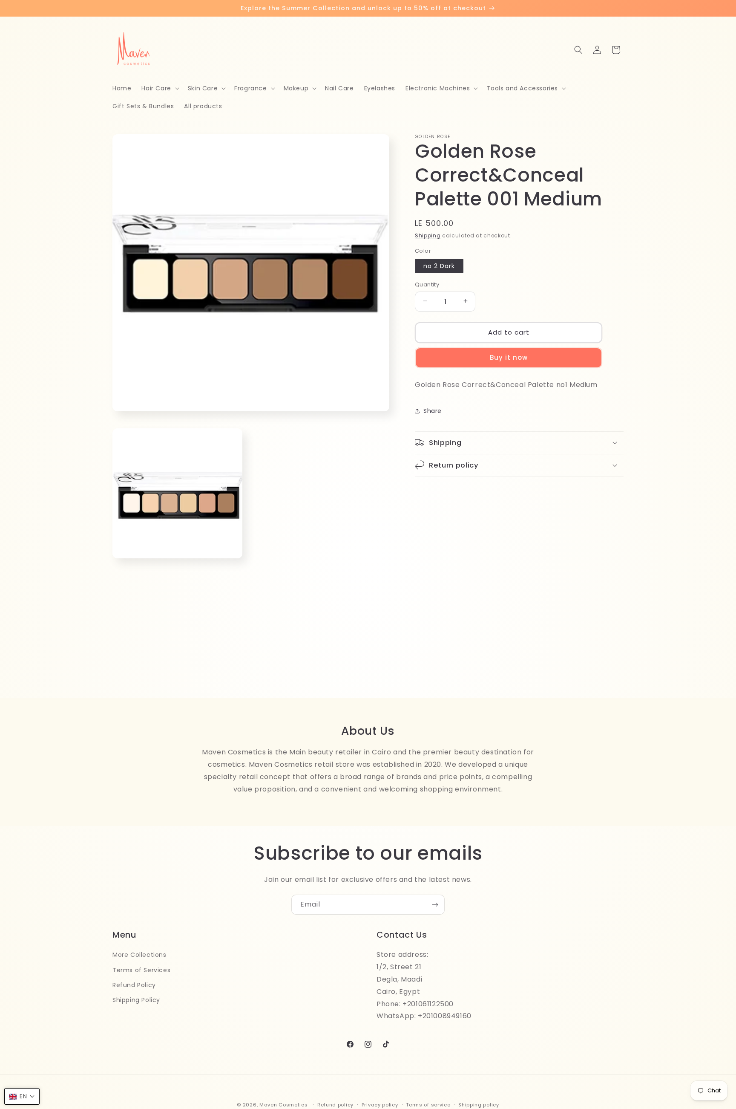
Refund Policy (134, 984)
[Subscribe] (435, 905)
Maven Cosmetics (283, 1104)
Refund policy (335, 1104)
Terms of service (428, 1104)
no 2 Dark (439, 265)
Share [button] (432, 410)
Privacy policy (380, 1104)
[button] (159, 88)
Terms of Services (141, 969)
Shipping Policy (136, 999)
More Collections (139, 954)
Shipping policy (478, 1104)
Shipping (428, 235)
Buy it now (509, 356)
